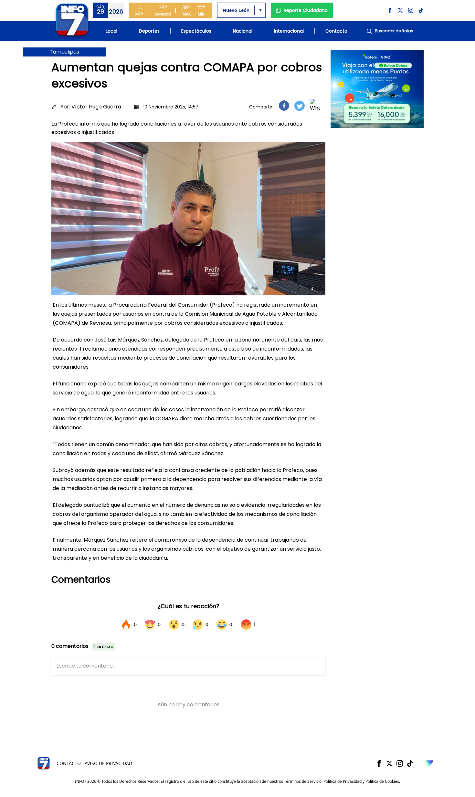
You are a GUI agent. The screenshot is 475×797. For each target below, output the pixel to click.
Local (111, 31)
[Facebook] (379, 763)
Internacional (289, 31)
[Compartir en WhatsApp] (315, 105)
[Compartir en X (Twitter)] (299, 105)
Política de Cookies (382, 781)
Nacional (242, 31)
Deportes (149, 31)
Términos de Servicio (303, 781)
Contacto (336, 31)
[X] (389, 763)
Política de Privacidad (342, 781)
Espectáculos (196, 31)
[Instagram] (399, 763)
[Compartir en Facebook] (284, 105)
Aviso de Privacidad (108, 763)
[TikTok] (410, 763)
